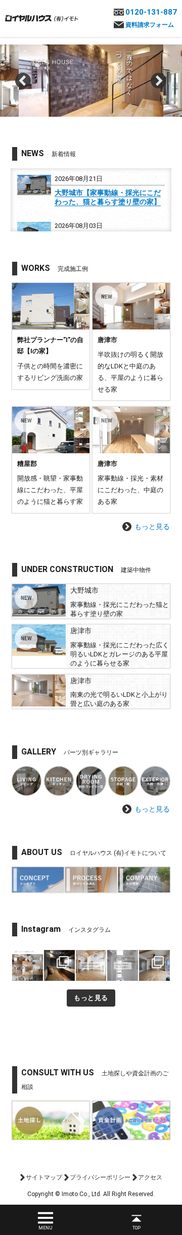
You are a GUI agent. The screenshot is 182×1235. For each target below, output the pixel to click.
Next (159, 81)
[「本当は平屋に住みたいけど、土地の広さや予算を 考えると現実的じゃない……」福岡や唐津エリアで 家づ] (91, 965)
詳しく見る (50, 336)
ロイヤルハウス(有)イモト (41, 18)
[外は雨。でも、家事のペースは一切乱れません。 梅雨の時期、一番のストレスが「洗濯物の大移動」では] (122, 965)
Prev (23, 81)
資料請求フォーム (149, 24)
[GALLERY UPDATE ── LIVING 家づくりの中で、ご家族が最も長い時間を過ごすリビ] (27, 965)
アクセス (150, 1177)
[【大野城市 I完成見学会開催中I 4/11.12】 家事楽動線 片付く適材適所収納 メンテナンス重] (154, 965)
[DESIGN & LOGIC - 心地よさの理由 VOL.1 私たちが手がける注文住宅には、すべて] (59, 965)
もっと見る (152, 526)
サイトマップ (44, 1177)
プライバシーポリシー (100, 1177)
